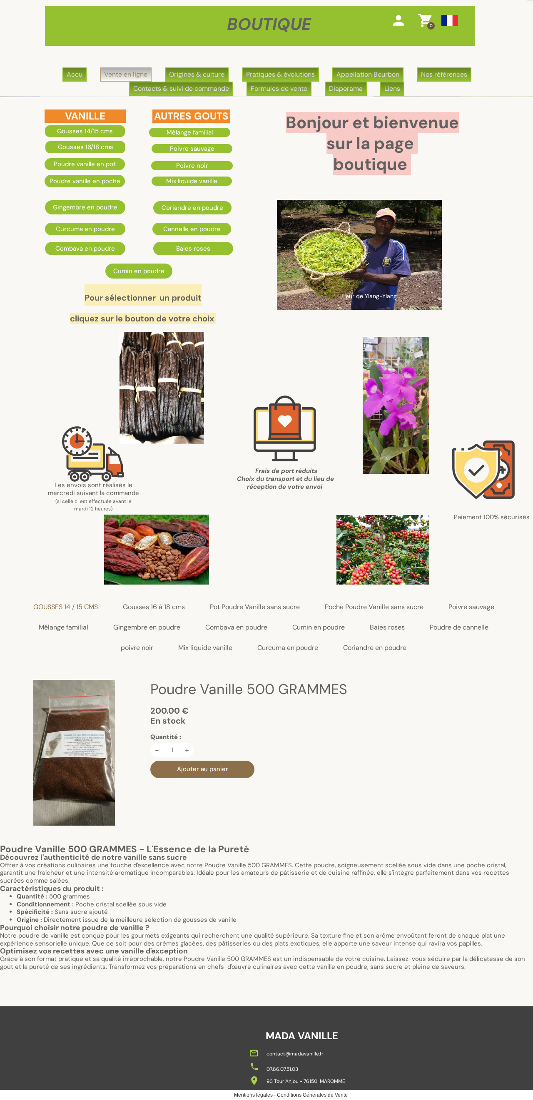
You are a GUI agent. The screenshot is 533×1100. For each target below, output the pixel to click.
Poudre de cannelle (459, 628)
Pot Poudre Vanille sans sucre (255, 607)
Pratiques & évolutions (280, 74)
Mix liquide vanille (205, 648)
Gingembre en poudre (146, 628)
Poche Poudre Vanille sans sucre (374, 607)
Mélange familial (63, 628)
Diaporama (346, 88)
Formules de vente (279, 88)
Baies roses (387, 628)
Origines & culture (196, 74)
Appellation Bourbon (367, 74)
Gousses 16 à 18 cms (154, 607)
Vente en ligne (125, 74)
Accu (74, 74)
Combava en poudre (236, 628)
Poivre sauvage (471, 607)
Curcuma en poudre (287, 648)
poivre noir (137, 648)
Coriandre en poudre (374, 648)
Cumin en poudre (318, 628)
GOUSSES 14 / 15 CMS (65, 607)
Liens (392, 88)
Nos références (444, 74)
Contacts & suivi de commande (181, 88)
